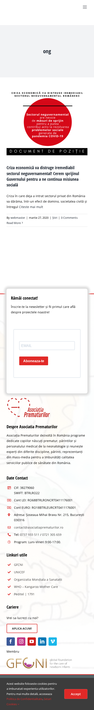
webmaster (17, 218)
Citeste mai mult (31, 207)
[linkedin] (42, 641)
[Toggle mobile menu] (85, 7)
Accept (76, 694)
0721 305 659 (51, 534)
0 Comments (69, 218)
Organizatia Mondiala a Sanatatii (38, 579)
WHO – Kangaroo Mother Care (36, 587)
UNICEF (19, 572)
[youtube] (32, 641)
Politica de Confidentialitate (24, 699)
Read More (14, 223)
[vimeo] (53, 641)
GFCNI (18, 565)
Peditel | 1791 (24, 594)
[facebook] (11, 641)
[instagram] (21, 641)
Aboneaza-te (33, 361)
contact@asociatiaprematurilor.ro (38, 527)
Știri (54, 218)
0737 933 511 (29, 534)
